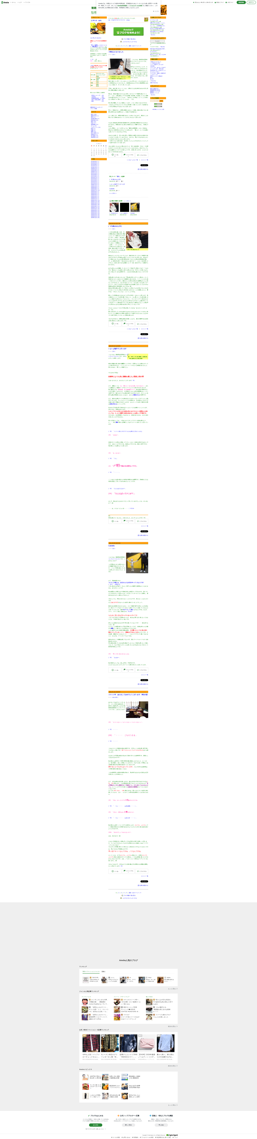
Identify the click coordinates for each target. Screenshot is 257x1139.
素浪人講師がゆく (154, 88)
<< (96, 143)
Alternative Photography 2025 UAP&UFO (158, 48)
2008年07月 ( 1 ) (95, 171)
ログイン (251, 2)
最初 (130, 46)
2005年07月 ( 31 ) (95, 207)
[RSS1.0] (158, 104)
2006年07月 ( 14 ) (95, 190)
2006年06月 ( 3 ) (95, 191)
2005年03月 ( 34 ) (95, 213)
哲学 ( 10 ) (93, 121)
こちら (92, 65)
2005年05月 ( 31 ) (95, 210)
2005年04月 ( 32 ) (95, 211)
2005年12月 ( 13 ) (95, 200)
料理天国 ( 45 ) (94, 120)
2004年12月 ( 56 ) (95, 217)
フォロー (157, 41)
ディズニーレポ (86, 996)
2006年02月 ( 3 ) (95, 197)
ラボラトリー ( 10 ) (95, 127)
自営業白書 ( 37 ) (95, 118)
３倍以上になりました (115, 52)
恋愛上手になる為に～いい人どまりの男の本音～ (158, 22)
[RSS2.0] (158, 107)
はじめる (95, 1125)
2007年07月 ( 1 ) (95, 177)
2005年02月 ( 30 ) (95, 214)
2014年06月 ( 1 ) (95, 161)
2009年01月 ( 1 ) (95, 168)
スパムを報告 (116, 1137)
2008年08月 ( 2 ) (95, 170)
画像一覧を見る (154, 82)
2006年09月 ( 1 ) (95, 187)
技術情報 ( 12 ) (94, 124)
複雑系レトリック (154, 92)
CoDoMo (111, 189)
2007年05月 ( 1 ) (95, 178)
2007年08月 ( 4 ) (95, 176)
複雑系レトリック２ (155, 91)
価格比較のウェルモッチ (96, 107)
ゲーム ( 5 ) (94, 125)
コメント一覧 (144, 160)
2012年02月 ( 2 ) (95, 163)
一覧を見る (152, 34)
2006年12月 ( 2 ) (95, 184)
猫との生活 (149, 996)
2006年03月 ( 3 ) (95, 196)
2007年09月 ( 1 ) (95, 174)
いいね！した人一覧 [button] (132, 160)
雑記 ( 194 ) (94, 114)
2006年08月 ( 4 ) (95, 188)
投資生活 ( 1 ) (94, 134)
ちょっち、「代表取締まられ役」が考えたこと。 (158, 25)
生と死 (151, 79)
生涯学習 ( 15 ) (94, 137)
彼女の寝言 (114, 697)
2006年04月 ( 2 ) (95, 194)
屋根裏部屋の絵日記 (155, 90)
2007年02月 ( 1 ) (95, 181)
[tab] (91, 971)
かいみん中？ (153, 51)
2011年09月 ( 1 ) (95, 164)
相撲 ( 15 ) (93, 131)
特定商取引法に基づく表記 (164, 1137)
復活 (151, 77)
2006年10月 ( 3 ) (95, 186)
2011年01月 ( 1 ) (95, 165)
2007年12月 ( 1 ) (95, 173)
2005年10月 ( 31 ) (95, 203)
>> (100, 143)
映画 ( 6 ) (93, 128)
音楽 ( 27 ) (93, 123)
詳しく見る (128, 1125)
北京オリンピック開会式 (156, 76)
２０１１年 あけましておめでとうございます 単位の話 (128, 694)
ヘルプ (176, 1137)
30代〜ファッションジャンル (91, 971)
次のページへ (136, 46)
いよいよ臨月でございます (117, 184)
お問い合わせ (126, 1137)
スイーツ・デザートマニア (122, 996)
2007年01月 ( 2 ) (95, 183)
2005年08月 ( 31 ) (95, 206)
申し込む (161, 1125)
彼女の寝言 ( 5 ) (95, 133)
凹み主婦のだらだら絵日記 (156, 31)
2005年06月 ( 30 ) (95, 209)
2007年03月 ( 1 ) (95, 180)
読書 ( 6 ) (93, 130)
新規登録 (241, 2)
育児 (113, 54)
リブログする (142, 155)
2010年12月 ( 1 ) (95, 167)
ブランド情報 (93, 108)
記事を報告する (144, 169)
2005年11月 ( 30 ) (95, 201)
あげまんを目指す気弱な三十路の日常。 (158, 28)
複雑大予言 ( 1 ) (95, 115)
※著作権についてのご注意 (158, 109)
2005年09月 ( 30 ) (95, 204)
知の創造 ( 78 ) (94, 136)
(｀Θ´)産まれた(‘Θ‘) (115, 179)
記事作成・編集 (96, 20)
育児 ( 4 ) (93, 117)
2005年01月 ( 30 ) (95, 216)
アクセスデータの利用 (147, 1137)
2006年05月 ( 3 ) (95, 193)
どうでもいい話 (154, 20)
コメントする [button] (129, 155)
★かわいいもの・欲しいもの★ (158, 54)
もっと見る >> (112, 193)
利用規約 (135, 1137)
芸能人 (104, 971)
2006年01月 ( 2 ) (95, 198)
